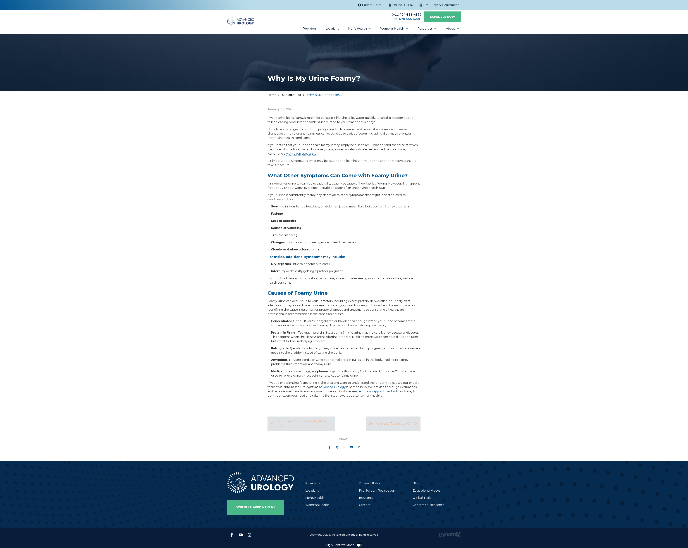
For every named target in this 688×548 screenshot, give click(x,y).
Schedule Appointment (255, 507)
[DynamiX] (450, 535)
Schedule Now (442, 16)
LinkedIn (344, 447)
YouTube (240, 534)
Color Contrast (359, 545)
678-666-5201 (409, 19)
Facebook (329, 447)
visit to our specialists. (301, 153)
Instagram (249, 534)
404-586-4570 (410, 14)
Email (351, 447)
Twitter (336, 447)
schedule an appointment (373, 391)
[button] (359, 29)
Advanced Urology (332, 387)
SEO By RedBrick (279, 403)
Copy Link (358, 447)
